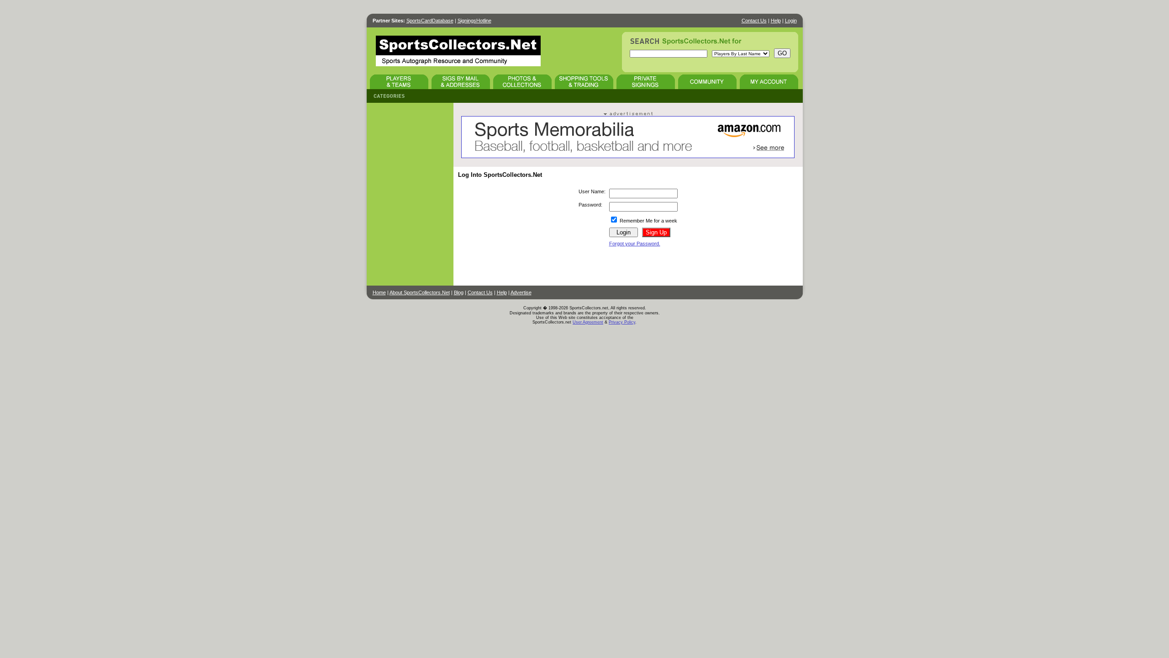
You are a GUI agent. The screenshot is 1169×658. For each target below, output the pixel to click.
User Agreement (588, 322)
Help (776, 20)
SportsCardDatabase (429, 20)
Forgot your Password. (634, 243)
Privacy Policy (622, 322)
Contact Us (754, 20)
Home (379, 292)
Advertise (521, 292)
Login (791, 20)
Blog (458, 292)
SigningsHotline (474, 20)
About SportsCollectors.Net (420, 292)
